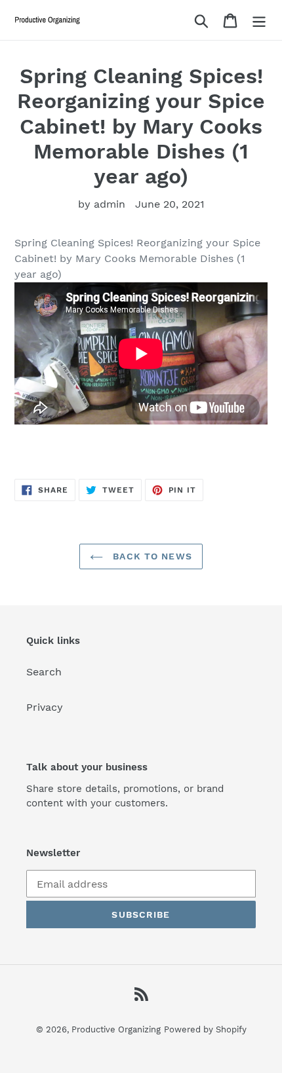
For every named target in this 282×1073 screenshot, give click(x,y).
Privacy (44, 707)
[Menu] (259, 20)
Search (44, 672)
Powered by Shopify (205, 1029)
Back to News (151, 556)
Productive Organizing (116, 1029)
